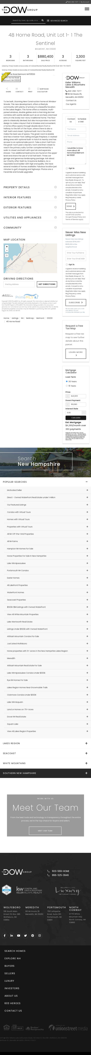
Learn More (76, 352)
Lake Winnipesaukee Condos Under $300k (26, 673)
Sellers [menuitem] (10, 973)
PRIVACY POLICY (30, 1040)
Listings (15, 318)
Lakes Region (11, 743)
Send (69, 206)
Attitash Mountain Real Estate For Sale (24, 665)
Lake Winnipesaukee (16, 563)
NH (22, 318)
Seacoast (9, 753)
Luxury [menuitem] (9, 981)
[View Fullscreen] (7, 255)
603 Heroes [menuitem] (13, 1003)
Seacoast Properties (16, 599)
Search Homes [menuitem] (15, 951)
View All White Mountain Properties (23, 614)
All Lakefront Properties (17, 585)
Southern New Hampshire (19, 773)
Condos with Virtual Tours (19, 512)
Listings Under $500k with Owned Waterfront (27, 629)
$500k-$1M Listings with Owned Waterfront (26, 607)
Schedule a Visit (82, 120)
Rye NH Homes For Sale (17, 680)
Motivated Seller (14, 490)
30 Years (72, 381)
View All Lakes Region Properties (21, 731)
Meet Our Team (45, 831)
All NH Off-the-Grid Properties (20, 534)
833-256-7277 (73, 2)
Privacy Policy (70, 200)
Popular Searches (15, 481)
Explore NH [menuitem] (13, 958)
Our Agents (71, 104)
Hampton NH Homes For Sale (20, 548)
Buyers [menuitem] (10, 966)
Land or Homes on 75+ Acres (20, 709)
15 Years (72, 386)
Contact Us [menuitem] (13, 1010)
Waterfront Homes (15, 592)
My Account (85, 2)
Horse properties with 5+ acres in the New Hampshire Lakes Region (37, 651)
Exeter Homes (13, 578)
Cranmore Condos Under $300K (21, 694)
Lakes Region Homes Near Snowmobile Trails (27, 687)
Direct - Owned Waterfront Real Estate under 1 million (31, 497)
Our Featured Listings (16, 504)
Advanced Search (59, 20)
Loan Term (71, 377)
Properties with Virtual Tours (19, 526)
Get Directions (47, 284)
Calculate (75, 417)
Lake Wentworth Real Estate (19, 621)
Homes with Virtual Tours (18, 519)
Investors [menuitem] (12, 988)
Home (6, 318)
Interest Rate (72, 408)
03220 (49, 318)
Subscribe (74, 302)
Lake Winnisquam (15, 702)
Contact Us (71, 100)
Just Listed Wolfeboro (17, 643)
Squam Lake (12, 724)
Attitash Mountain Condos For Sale (23, 636)
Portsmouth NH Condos (18, 570)
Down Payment (73, 400)
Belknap (30, 318)
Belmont (40, 318)
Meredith (11, 658)
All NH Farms (12, 541)
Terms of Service (72, 219)
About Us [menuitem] (11, 995)
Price (68, 392)
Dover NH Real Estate (16, 716)
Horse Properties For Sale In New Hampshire (26, 556)
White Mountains (14, 763)
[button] (43, 21)
